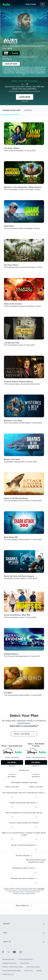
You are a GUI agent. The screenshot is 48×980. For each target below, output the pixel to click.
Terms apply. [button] (41, 888)
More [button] (10, 48)
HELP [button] (5, 933)
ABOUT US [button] (7, 942)
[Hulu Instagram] (20, 952)
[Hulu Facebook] (4, 952)
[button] (11, 110)
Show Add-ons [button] (22, 906)
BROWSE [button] (6, 924)
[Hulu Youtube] (16, 952)
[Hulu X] (10, 952)
